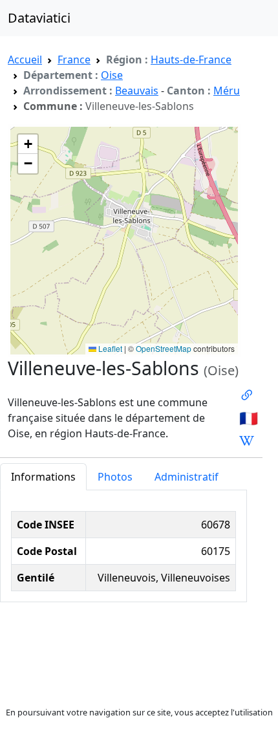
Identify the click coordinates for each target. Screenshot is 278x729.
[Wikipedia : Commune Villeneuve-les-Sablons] (246, 440)
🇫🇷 (248, 418)
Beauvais (136, 90)
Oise (112, 75)
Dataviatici (39, 18)
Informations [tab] (43, 477)
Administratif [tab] (187, 477)
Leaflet (109, 348)
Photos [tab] (115, 477)
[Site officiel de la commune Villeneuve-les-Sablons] (246, 395)
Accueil (25, 59)
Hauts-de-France (191, 59)
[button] (27, 144)
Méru (226, 90)
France (74, 59)
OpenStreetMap (163, 348)
